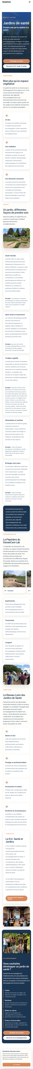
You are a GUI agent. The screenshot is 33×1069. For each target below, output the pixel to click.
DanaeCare (6, 2)
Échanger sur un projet (16, 1033)
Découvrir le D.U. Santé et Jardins (16, 66)
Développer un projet (16, 61)
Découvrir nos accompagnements (16, 1038)
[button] (30, 2)
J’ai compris (16, 1064)
